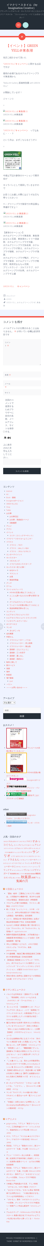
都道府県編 (14, 580)
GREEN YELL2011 (12, 504)
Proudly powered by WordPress (20, 1238)
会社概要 (9, 633)
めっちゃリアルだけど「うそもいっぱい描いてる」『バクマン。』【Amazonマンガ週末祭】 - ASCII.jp (23, 1086)
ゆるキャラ (14, 570)
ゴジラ (19, 852)
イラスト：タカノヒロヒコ (20, 551)
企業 (11, 577)
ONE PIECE (22, 842)
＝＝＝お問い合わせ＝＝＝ (16, 687)
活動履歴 (13, 523)
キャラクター (11, 558)
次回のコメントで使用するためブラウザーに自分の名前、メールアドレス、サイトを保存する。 (9, 416)
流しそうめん (17, 878)
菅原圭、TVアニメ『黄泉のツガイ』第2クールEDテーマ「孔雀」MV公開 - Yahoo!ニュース (23, 1149)
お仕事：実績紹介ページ (19, 520)
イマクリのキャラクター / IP (20, 564)
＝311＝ (9, 684)
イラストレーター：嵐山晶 (20, 646)
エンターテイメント (14, 554)
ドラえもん (13, 859)
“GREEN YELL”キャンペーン (15, 63)
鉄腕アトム (36, 877)
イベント (9, 532)
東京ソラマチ (20, 874)
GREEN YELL (11, 302)
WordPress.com (29, 1241)
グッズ (9, 583)
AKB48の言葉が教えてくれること (22, 592)
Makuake (12, 841)
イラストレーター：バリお (20, 640)
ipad (11, 681)
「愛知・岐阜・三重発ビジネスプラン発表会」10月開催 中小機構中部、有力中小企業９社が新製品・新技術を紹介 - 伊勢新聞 (23, 896)
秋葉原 (9, 675)
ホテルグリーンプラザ (26, 302)
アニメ (9, 526)
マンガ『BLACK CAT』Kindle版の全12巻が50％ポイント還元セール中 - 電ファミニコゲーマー (23, 1095)
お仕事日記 (14, 516)
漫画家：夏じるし (17, 656)
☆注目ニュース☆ (14, 888)
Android (9, 491)
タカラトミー (33, 856)
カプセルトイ (19, 848)
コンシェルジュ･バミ (14, 589)
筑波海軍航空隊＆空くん (19, 608)
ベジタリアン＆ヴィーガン (16, 621)
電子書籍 (9, 678)
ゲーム (9, 586)
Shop (8, 507)
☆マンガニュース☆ (15, 989)
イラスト (9, 542)
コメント (7, 344)
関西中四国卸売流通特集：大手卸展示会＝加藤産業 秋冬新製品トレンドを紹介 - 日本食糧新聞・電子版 (23, 938)
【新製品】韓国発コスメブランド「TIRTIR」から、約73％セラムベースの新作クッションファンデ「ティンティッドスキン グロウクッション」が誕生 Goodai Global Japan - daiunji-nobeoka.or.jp (23, 966)
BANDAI (6, 842)
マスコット (14, 573)
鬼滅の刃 (22, 881)
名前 (8, 375)
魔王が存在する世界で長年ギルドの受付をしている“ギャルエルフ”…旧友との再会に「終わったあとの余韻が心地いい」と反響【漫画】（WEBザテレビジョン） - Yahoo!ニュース (23, 1029)
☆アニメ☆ (11, 1118)
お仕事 (9, 513)
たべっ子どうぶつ (20, 845)
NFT (17, 842)
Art (7, 494)
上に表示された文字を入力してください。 (7, 451)
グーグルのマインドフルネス (21, 602)
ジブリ (13, 856)
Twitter (8, 510)
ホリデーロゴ (11, 624)
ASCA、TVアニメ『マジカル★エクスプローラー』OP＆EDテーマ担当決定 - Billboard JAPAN (23, 1139)
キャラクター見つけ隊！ (16, 567)
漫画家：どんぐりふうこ (19, 649)
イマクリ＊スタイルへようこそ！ (19, 539)
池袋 (8, 668)
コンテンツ (10, 611)
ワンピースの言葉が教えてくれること (24, 605)
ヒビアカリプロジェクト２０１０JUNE (21, 618)
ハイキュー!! (24, 860)
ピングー (9, 863)
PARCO (29, 841)
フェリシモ (28, 863)
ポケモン (18, 866)
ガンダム (36, 848)
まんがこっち (15, 630)
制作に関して (11, 662)
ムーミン (35, 866)
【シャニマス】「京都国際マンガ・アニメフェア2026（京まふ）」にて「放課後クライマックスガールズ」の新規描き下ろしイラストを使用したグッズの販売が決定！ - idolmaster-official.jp (23, 1013)
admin (8, 299)
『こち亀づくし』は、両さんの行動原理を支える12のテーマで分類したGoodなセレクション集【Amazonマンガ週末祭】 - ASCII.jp (23, 1064)
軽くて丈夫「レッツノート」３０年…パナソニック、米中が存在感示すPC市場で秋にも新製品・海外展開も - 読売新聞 (23, 912)
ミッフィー (29, 866)
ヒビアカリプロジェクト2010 (17, 615)
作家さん (9, 637)
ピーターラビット (18, 863)
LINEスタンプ (15, 561)
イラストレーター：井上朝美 (21, 643)
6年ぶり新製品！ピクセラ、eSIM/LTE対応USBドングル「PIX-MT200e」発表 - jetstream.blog (22, 947)
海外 (8, 671)
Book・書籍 (11, 497)
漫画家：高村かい (17, 659)
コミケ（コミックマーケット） (22, 535)
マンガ (9, 627)
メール (7, 385)
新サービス (10, 665)
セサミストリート (22, 856)
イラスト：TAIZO (16, 545)
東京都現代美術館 (30, 874)
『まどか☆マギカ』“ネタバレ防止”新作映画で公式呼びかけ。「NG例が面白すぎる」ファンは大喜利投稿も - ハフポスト (23, 1193)
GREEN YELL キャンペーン (16, 286)
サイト (7, 393)
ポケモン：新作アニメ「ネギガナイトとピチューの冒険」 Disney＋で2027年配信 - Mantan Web (23, 1177)
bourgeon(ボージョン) (14, 501)
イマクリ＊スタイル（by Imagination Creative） (22, 6)
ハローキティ (33, 860)
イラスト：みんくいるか (19, 548)
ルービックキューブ (17, 870)
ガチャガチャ (28, 848)
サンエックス (26, 852)
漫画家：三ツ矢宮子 (17, 652)
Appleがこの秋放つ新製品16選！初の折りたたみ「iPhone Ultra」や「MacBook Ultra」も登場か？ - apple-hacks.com (23, 928)
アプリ (9, 529)
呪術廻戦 (13, 874)
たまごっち (30, 845)
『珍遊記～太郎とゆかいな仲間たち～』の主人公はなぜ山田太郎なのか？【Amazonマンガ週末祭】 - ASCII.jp (23, 1105)
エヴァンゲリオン (9, 848)
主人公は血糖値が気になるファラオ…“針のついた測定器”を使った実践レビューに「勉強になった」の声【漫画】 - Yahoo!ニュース (23, 1041)
